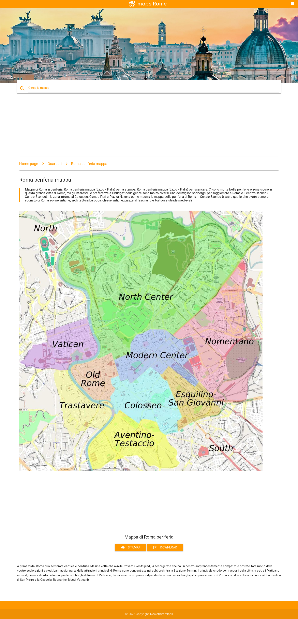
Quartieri (55, 164)
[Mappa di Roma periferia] (141, 470)
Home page (28, 164)
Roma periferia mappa (89, 164)
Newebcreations (161, 614)
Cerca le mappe (38, 88)
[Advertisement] (141, 129)
